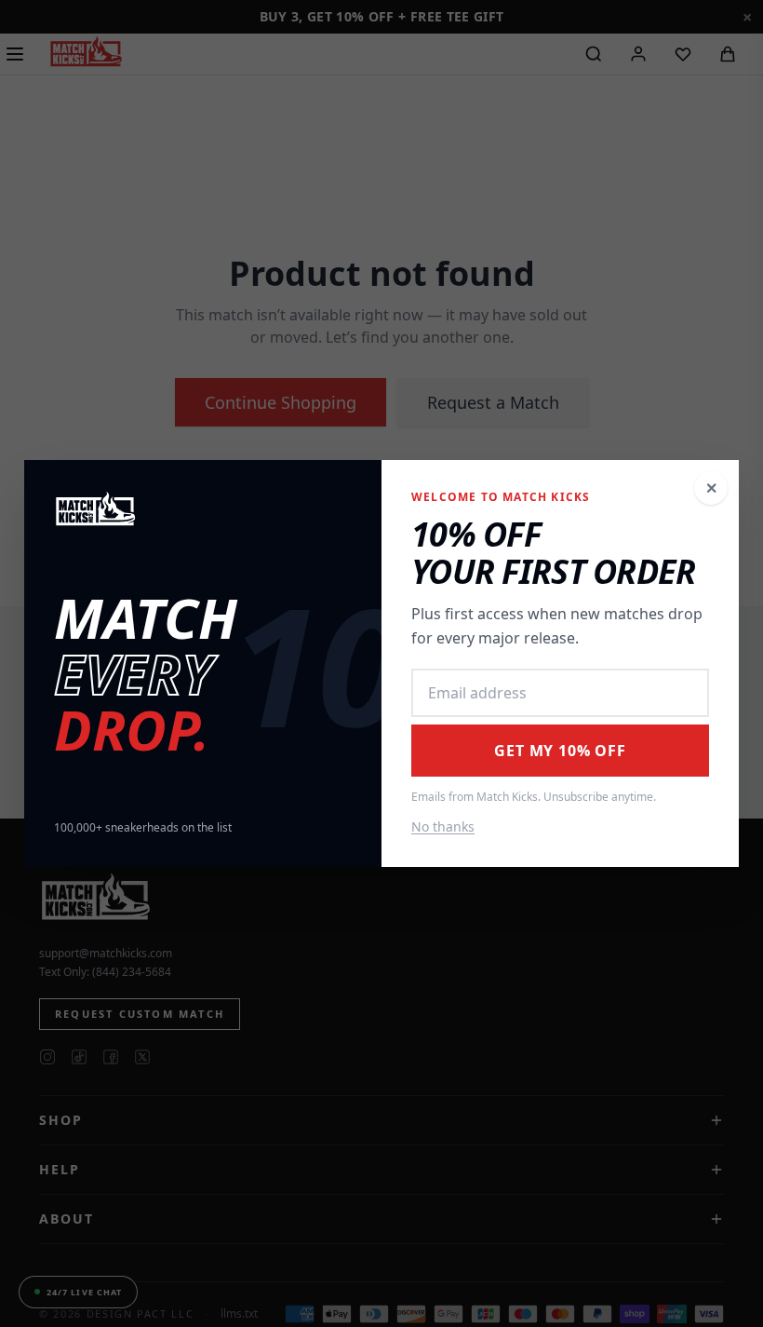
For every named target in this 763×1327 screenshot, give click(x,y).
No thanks (443, 826)
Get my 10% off (559, 750)
